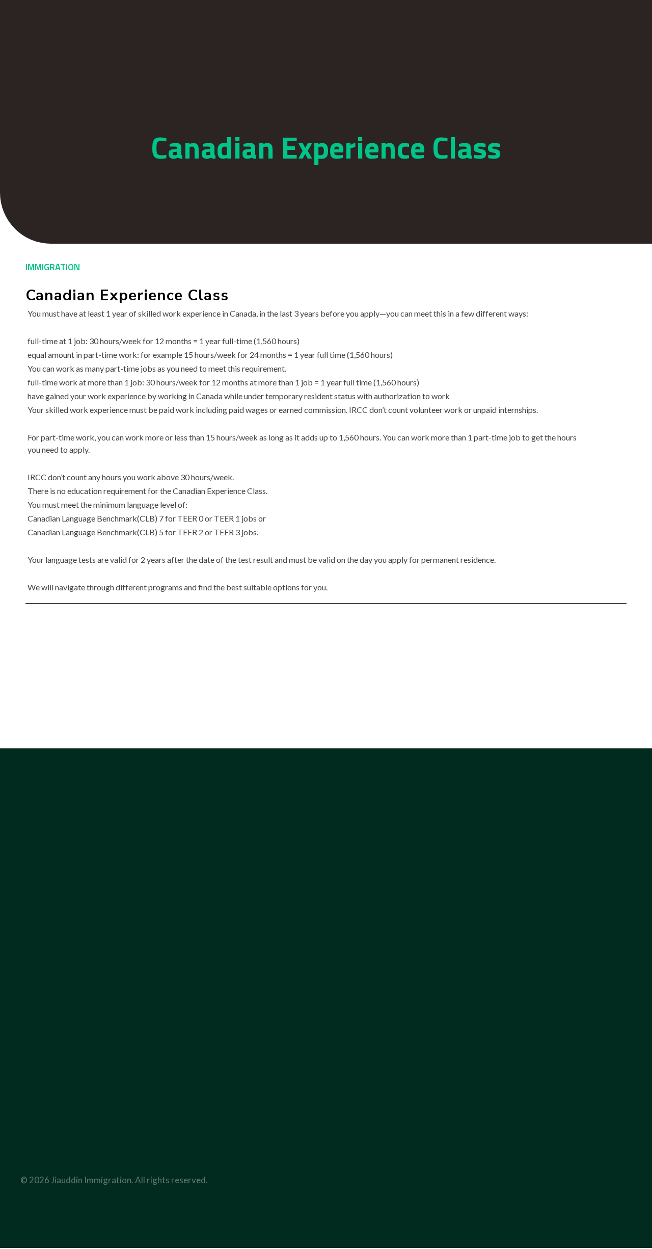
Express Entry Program (564, 1006)
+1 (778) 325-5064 (383, 12)
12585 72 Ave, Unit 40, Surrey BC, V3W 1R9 (57, 1125)
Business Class (336, 1006)
